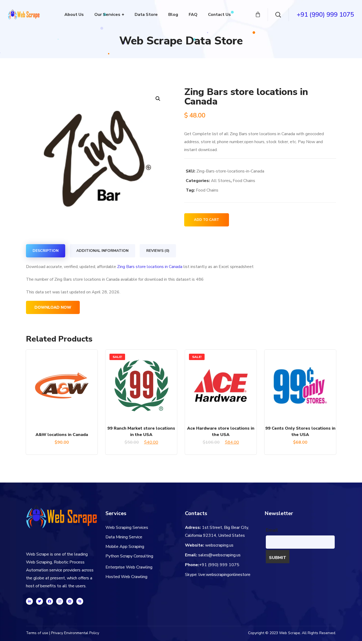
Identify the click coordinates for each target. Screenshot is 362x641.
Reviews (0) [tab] (157, 250)
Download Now (52, 307)
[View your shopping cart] (258, 14)
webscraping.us (219, 545)
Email (272, 530)
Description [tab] (46, 250)
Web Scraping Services (126, 527)
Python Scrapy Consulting (129, 556)
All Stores (221, 181)
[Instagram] (59, 601)
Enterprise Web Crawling (128, 567)
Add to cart (206, 219)
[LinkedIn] (29, 601)
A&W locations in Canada (62, 435)
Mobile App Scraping (124, 546)
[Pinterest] (69, 601)
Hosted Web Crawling (126, 577)
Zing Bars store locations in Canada (149, 267)
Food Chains (244, 181)
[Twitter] (39, 601)
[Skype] (79, 601)
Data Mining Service (123, 537)
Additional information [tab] (102, 250)
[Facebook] (49, 601)
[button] (158, 98)
